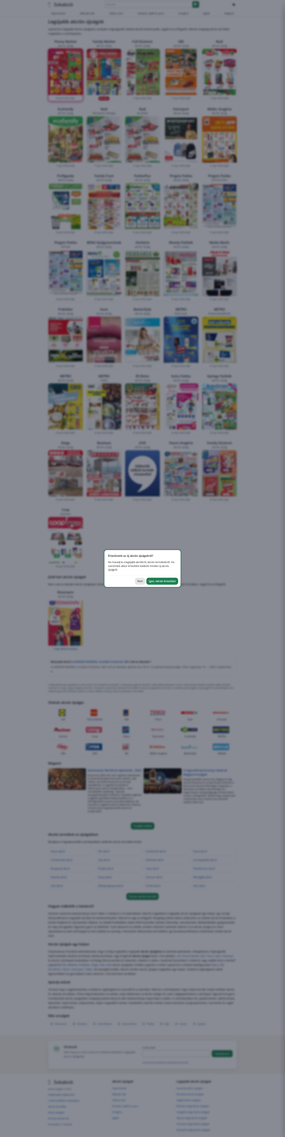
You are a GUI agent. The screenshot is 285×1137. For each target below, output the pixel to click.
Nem (140, 581)
